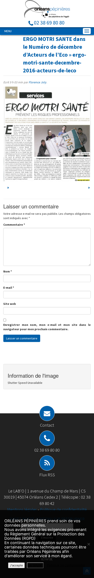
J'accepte (16, 565)
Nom (7, 271)
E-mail (8, 288)
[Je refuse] (88, 544)
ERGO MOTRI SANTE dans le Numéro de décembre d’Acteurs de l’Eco (54, 46)
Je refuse (35, 565)
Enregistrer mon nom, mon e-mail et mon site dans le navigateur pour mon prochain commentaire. (47, 327)
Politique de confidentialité (63, 509)
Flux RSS (47, 474)
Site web (9, 304)
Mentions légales (22, 509)
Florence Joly (37, 82)
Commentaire (14, 225)
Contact (47, 425)
